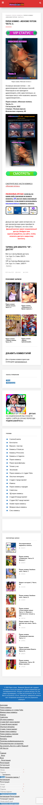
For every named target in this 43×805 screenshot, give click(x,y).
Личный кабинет (6, 736)
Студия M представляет (18, 497)
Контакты (3, 739)
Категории (4, 705)
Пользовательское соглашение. (12, 743)
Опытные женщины (17, 476)
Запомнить (6, 775)
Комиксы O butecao (17, 449)
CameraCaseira (15, 439)
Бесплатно (14, 442)
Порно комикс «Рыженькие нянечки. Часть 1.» (26, 636)
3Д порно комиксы (16, 493)
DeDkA (18, 272)
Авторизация (5, 779)
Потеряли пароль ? (12, 777)
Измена (12, 483)
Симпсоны (13, 490)
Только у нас (14, 466)
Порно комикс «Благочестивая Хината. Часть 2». (27, 649)
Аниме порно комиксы (18, 504)
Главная (8, 15)
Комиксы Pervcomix (17, 453)
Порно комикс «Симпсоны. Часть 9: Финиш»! (26, 558)
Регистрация (4, 767)
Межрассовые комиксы (18, 507)
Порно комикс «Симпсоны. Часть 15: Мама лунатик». (27, 662)
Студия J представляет (18, 480)
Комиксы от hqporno (17, 456)
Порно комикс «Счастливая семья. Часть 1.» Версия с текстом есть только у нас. (27, 612)
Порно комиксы (17, 15)
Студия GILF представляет (19, 500)
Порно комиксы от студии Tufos (21, 473)
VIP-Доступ (4, 748)
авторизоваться (21, 362)
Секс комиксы (15, 510)
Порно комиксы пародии (19, 487)
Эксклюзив (14, 470)
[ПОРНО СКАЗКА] (21, 4)
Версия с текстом (16, 446)
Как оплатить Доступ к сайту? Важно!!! (14, 746)
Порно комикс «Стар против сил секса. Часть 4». (27, 623)
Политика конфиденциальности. (12, 741)
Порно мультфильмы (17, 463)
